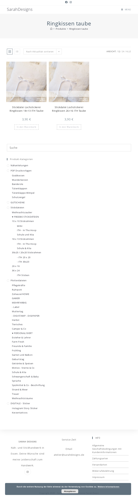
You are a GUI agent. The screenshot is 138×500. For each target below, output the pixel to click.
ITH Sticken (23, 275)
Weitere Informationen (108, 486)
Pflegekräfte (18, 285)
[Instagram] (27, 471)
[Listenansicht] (17, 51)
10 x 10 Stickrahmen (23, 221)
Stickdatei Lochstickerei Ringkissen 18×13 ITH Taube (27, 109)
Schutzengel (18, 197)
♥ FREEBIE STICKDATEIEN (25, 216)
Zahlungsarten (100, 458)
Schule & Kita (24, 248)
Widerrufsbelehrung (103, 470)
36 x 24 (16, 270)
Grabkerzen (18, 175)
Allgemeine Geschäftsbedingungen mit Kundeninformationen (107, 449)
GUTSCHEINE (18, 202)
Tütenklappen (19, 188)
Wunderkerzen (20, 179)
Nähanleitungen (19, 165)
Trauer (15, 393)
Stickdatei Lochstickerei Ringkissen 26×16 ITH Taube (69, 109)
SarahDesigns (19, 9)
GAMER (16, 298)
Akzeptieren (70, 491)
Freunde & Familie (22, 346)
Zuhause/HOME (20, 294)
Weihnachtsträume (22, 398)
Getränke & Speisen (22, 363)
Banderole (17, 184)
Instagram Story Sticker (25, 408)
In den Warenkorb (26, 126)
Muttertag (17, 311)
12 (118, 51)
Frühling (16, 350)
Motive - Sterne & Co (23, 367)
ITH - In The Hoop (26, 230)
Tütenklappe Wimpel (23, 192)
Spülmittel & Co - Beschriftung (28, 385)
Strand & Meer (20, 389)
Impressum (98, 477)
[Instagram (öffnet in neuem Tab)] (71, 2)
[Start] (51, 28)
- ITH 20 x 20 (23, 257)
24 (123, 51)
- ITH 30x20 (23, 261)
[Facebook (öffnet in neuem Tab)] (67, 2)
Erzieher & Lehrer (21, 337)
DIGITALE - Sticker (20, 403)
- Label (15, 307)
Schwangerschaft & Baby (25, 376)
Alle (128, 51)
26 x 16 (16, 266)
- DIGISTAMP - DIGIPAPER (26, 315)
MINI (19, 226)
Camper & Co (19, 328)
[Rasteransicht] (10, 51)
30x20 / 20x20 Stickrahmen (26, 252)
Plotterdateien (18, 280)
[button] (36, 65)
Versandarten (99, 464)
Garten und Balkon (22, 354)
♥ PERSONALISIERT (22, 333)
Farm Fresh (18, 341)
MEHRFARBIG (19, 302)
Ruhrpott (17, 289)
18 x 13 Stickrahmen (23, 238)
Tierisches (17, 324)
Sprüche (16, 380)
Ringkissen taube (78, 28)
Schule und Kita (25, 234)
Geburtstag (18, 359)
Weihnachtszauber (22, 212)
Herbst (16, 319)
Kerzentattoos (20, 412)
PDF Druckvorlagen (21, 170)
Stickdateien (17, 207)
